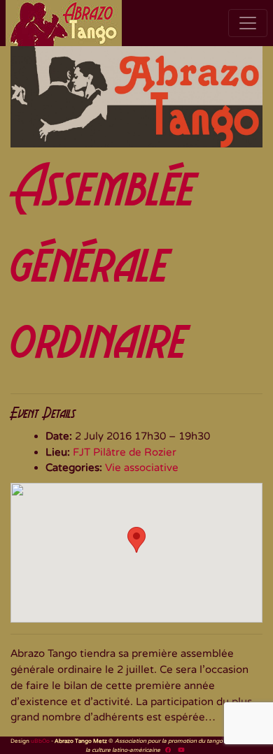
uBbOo (40, 740)
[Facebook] (168, 750)
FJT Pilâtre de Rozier (124, 452)
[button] (136, 539)
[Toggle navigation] (247, 23)
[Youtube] (181, 750)
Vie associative (141, 467)
